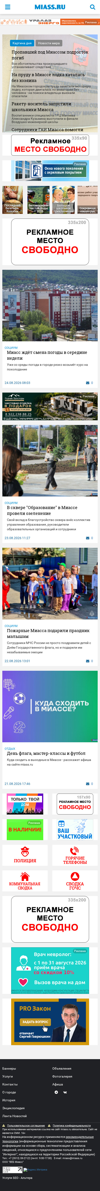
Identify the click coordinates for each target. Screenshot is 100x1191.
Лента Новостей (14, 1116)
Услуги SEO (10, 1178)
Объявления (61, 1068)
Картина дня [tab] (22, 43)
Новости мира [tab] (49, 43)
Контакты (10, 1084)
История (8, 1100)
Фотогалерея (62, 1076)
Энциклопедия (13, 1108)
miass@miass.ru (72, 1158)
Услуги (7, 1076)
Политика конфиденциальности (72, 1125)
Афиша (57, 1084)
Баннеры (9, 1068)
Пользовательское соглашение (26, 1125)
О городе (9, 1092)
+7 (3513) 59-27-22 (19, 1158)
